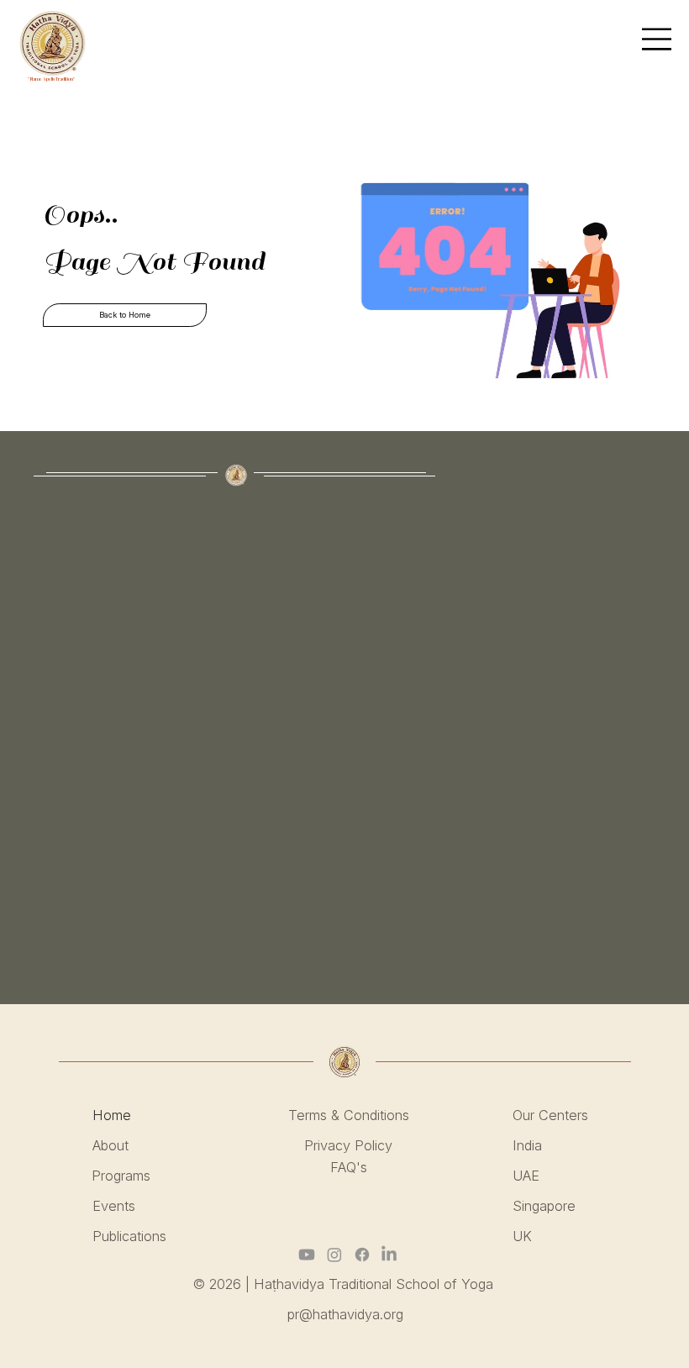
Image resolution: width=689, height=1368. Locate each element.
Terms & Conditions (348, 1115)
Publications (129, 1236)
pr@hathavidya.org (345, 1314)
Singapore (544, 1205)
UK (522, 1236)
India (527, 1145)
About (110, 1145)
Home (113, 1115)
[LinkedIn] (389, 1254)
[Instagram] (334, 1254)
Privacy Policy (348, 1145)
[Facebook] (362, 1254)
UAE (526, 1175)
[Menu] (657, 39)
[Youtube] (306, 1254)
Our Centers (550, 1115)
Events (113, 1205)
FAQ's (348, 1167)
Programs (121, 1175)
